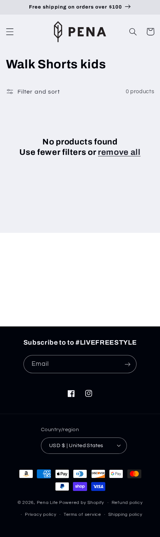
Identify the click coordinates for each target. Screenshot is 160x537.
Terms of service (82, 514)
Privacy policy (40, 514)
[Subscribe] (136, 317)
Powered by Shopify (81, 503)
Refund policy (127, 503)
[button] (9, 31)
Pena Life (47, 503)
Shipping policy (125, 514)
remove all (119, 152)
